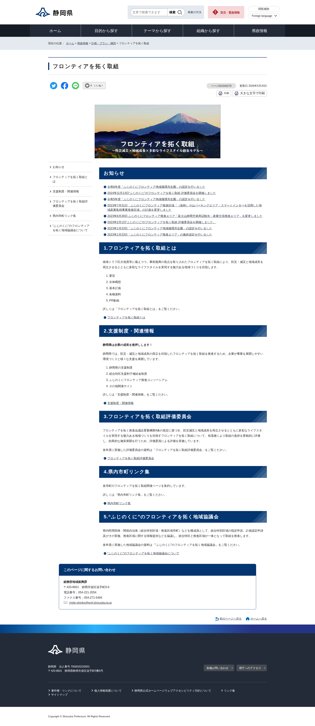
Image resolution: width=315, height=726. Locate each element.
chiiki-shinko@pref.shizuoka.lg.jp (90, 602)
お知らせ (58, 167)
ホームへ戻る (258, 618)
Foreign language (262, 15)
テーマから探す (157, 31)
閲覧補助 (263, 8)
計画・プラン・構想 (103, 43)
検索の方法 (194, 12)
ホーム (55, 31)
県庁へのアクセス (250, 668)
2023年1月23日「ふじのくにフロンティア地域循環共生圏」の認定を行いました (159, 228)
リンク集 (229, 690)
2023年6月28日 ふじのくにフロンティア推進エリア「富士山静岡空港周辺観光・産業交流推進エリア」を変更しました (184, 216)
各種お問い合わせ (217, 668)
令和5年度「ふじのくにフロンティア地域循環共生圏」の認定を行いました (156, 199)
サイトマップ (59, 694)
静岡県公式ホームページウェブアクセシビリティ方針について (173, 690)
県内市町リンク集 (119, 503)
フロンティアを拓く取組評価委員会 (130, 458)
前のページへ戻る (231, 618)
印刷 (226, 93)
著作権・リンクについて (66, 690)
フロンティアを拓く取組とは (126, 317)
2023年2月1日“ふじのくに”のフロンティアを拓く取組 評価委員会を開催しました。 (161, 222)
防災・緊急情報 (230, 12)
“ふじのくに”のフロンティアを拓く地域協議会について (143, 553)
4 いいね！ (97, 85)
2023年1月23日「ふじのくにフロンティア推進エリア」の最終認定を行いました (159, 234)
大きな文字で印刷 (252, 93)
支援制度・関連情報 (120, 403)
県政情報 (259, 31)
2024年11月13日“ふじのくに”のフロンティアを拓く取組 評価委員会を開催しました (161, 193)
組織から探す (208, 31)
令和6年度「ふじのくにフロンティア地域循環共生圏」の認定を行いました (156, 186)
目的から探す (106, 31)
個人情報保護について (108, 690)
